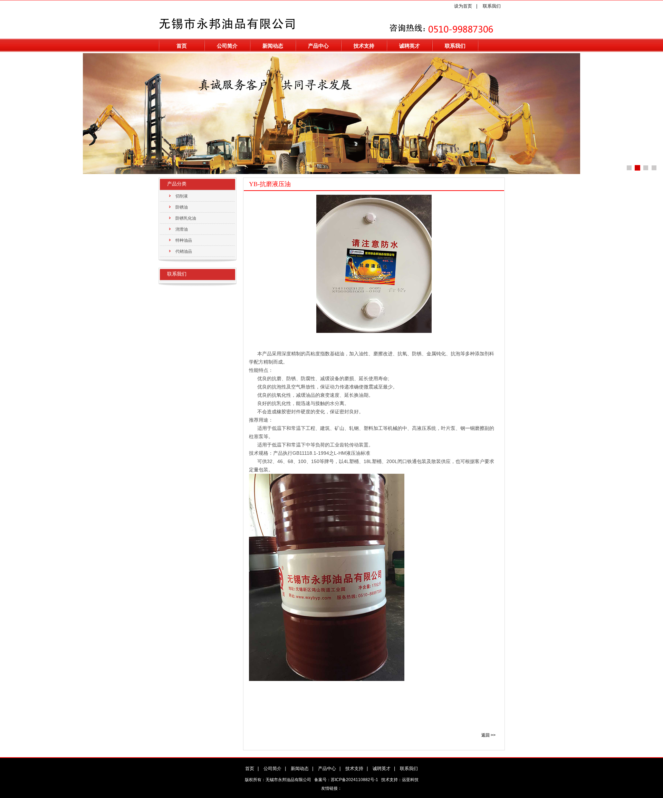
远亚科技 (410, 779)
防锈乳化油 (185, 218)
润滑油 (181, 229)
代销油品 (183, 251)
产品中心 (318, 46)
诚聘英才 (409, 46)
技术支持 (364, 46)
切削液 (181, 196)
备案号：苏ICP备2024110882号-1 (346, 779)
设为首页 (463, 6)
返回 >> (488, 735)
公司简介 (227, 46)
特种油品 (183, 240)
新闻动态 (272, 46)
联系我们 (492, 6)
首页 (181, 46)
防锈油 (181, 207)
